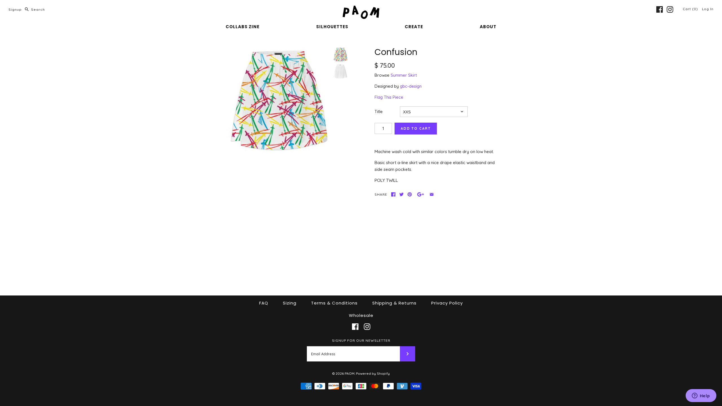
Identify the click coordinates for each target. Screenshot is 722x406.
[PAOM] (361, 9)
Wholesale (361, 315)
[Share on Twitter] (401, 194)
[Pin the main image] (410, 194)
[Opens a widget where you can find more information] (700, 396)
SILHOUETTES (332, 27)
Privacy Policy (447, 303)
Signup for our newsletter (361, 340)
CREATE (414, 27)
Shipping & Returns (394, 303)
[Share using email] (432, 194)
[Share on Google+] (421, 194)
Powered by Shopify (373, 373)
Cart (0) (691, 9)
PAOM (350, 373)
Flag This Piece (389, 97)
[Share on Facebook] (393, 194)
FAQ (263, 303)
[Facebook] (659, 9)
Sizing (289, 303)
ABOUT (488, 27)
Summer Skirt (404, 75)
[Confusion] (278, 99)
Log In (708, 9)
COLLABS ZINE (242, 27)
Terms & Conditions (334, 303)
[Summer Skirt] (340, 72)
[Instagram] (670, 9)
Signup (15, 9)
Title (379, 111)
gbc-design (411, 86)
